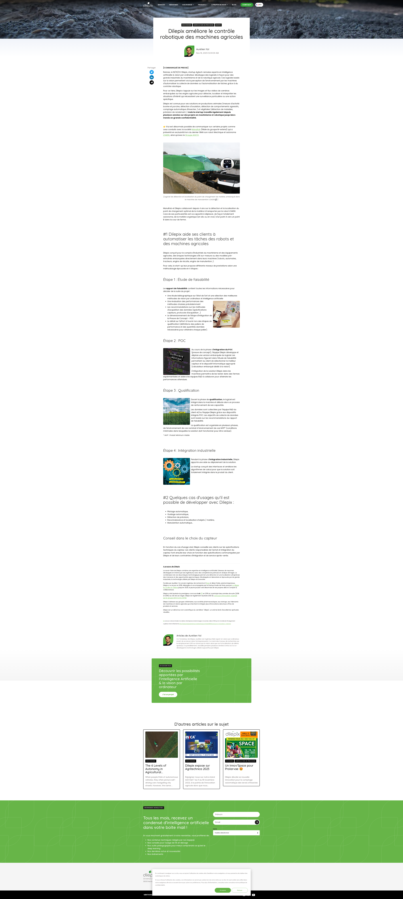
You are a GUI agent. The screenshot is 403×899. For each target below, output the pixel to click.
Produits (202, 5)
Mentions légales (152, 895)
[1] (201, 593)
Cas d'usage (187, 5)
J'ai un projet (168, 694)
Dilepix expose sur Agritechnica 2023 (197, 767)
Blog (234, 5)
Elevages (229, 761)
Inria (207, 583)
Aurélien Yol (202, 49)
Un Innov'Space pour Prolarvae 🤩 (239, 767)
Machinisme (186, 25)
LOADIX (166, 135)
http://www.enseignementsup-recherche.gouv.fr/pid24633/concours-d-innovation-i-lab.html (205, 624)
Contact (246, 5)
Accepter (223, 890)
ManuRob (196, 129)
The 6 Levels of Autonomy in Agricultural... (155, 769)
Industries (173, 5)
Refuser (239, 890)
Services (161, 5)
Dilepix (218, 25)
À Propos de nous (218, 5)
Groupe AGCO (192, 135)
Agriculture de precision (203, 25)
